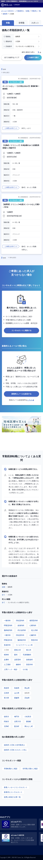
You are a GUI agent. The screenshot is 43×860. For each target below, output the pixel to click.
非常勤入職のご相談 (30, 768)
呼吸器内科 (8, 625)
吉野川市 (17, 721)
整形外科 (34, 640)
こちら (29, 400)
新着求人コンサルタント (13, 792)
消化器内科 (20, 620)
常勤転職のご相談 (10, 768)
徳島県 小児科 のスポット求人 (15, 750)
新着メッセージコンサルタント (15, 787)
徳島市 (6, 716)
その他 (25, 669)
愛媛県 (16, 698)
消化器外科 (20, 635)
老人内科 (34, 630)
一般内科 (7, 620)
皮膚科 (6, 659)
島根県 (16, 688)
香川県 (6, 698)
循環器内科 (34, 620)
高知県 (27, 698)
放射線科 (29, 659)
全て (3, 595)
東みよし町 (28, 726)
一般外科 (7, 635)
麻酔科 (18, 664)
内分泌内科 (22, 630)
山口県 (16, 693)
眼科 (16, 654)
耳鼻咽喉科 (27, 654)
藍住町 (16, 726)
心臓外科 (33, 635)
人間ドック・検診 (10, 669)
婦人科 (28, 650)
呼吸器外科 (8, 640)
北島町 (6, 726)
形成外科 (7, 645)
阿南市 (6, 721)
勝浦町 (28, 721)
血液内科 (21, 625)
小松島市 (27, 716)
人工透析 (7, 664)
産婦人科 (17, 650)
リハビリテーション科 (24, 645)
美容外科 (29, 664)
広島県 (6, 693)
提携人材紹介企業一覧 (12, 797)
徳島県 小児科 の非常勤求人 (14, 745)
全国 (3, 587)
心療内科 (33, 625)
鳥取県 (6, 688)
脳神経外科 (22, 640)
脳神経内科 (8, 630)
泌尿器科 (17, 659)
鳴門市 (16, 716)
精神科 (6, 654)
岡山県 (27, 688)
